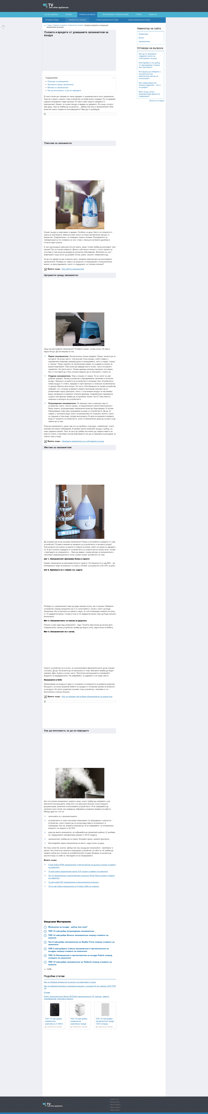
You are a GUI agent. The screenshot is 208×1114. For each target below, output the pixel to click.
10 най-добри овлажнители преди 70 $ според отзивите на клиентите (78, 871)
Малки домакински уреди (139, 20)
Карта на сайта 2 (115, 1104)
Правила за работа (87, 14)
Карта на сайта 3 (115, 1107)
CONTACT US (114, 1099)
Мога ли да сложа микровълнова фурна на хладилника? (149, 94)
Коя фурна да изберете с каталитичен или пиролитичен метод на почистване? (150, 75)
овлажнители (144, 41)
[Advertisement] (79, 52)
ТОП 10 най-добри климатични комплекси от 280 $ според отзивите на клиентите (54, 1024)
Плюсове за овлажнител (58, 81)
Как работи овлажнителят (73, 269)
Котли (141, 38)
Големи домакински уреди (107, 20)
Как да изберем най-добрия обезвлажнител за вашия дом (87, 697)
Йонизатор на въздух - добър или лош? (67, 927)
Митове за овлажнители (58, 88)
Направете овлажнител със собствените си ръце (83, 441)
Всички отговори (157, 101)
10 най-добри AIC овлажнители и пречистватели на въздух (73, 882)
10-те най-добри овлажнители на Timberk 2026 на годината (73, 886)
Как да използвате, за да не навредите (64, 90)
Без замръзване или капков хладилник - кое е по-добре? (150, 85)
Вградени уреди (52, 20)
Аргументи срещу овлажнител (60, 84)
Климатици (143, 34)
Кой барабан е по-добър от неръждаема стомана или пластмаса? (149, 65)
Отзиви (68, 14)
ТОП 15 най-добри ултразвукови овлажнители (71, 931)
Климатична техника (77, 20)
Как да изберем (51, 14)
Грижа (138, 14)
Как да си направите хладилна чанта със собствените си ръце (148, 56)
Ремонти (153, 14)
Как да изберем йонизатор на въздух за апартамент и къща (70, 982)
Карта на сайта (114, 1102)
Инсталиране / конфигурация (115, 14)
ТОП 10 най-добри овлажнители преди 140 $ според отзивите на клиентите (105, 1024)
